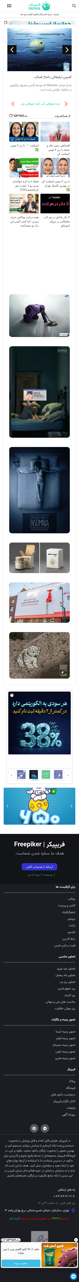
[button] (5, 606)
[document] (39, 641)
